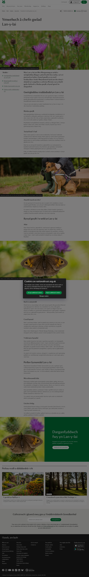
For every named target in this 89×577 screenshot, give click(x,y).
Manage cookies (43, 296)
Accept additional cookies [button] (35, 292)
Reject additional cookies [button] (53, 292)
